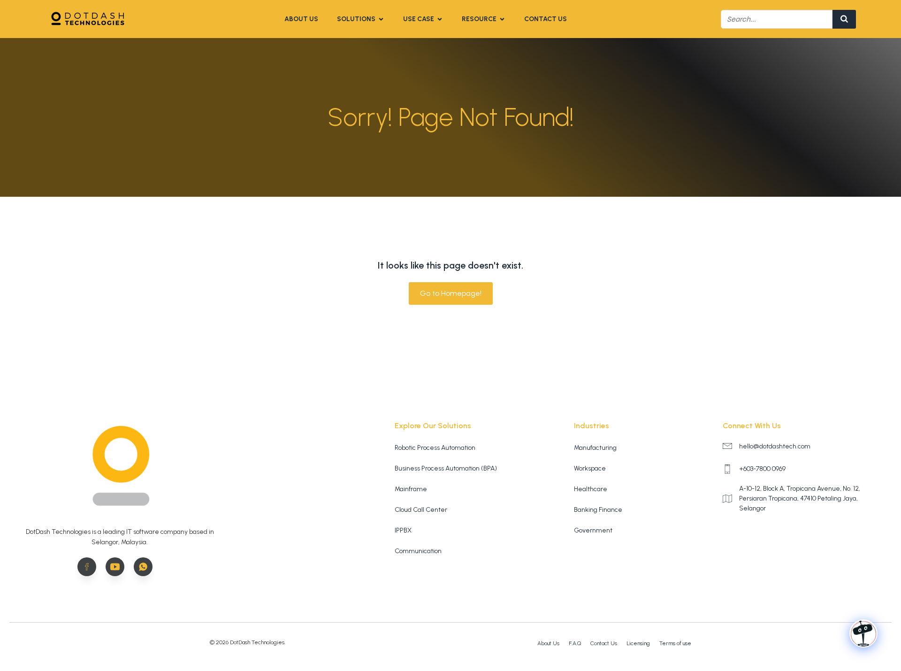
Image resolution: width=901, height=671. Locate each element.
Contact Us (545, 19)
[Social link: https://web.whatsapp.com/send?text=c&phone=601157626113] (148, 566)
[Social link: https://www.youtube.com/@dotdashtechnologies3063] (120, 566)
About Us (301, 19)
